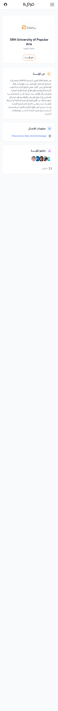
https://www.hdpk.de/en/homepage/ (28, 135)
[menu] (52, 4)
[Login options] (5, 4)
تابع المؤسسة (29, 57)
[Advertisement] (29, 702)
